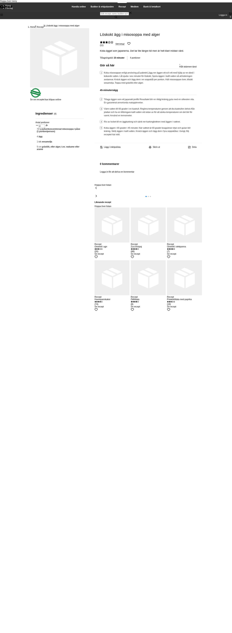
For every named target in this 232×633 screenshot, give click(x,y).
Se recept (99, 254)
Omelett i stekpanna (176, 246)
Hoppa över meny (8, 1)
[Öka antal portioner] (46, 125)
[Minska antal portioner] (37, 125)
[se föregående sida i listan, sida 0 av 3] (96, 188)
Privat (8, 6)
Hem (32, 27)
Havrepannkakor (102, 299)
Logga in (223, 15)
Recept (40, 27)
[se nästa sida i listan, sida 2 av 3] (96, 196)
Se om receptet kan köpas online (45, 99)
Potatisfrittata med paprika (179, 299)
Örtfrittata (135, 299)
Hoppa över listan (103, 185)
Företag (9, 8)
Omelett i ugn (101, 246)
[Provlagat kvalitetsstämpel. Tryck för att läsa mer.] (35, 97)
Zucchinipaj (136, 246)
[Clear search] (130, 13)
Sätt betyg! (120, 44)
